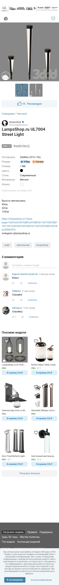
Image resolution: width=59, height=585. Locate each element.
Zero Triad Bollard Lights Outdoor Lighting (14, 456)
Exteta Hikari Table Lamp (43, 365)
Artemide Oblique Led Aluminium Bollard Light (43, 410)
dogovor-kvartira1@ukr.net (25, 274)
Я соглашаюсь (15, 579)
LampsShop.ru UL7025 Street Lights (14, 365)
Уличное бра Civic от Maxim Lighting (14, 410)
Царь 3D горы (10, 537)
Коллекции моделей (28, 541)
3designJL (17, 308)
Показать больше (30, 473)
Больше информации (41, 580)
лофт (7, 245)
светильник (23, 245)
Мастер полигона (29, 537)
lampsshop (42, 245)
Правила (32, 532)
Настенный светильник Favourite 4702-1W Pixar (43, 456)
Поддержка (46, 532)
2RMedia (16, 291)
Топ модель (8, 541)
